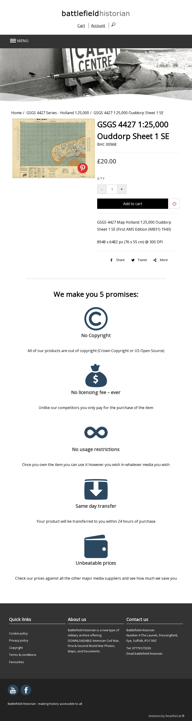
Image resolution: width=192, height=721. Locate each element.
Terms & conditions (22, 655)
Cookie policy (18, 633)
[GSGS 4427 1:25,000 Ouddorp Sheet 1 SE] (53, 176)
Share (120, 260)
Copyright (16, 648)
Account (98, 25)
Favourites (16, 662)
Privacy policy (18, 640)
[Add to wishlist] (174, 204)
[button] (78, 41)
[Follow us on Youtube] (13, 690)
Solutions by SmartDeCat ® (166, 716)
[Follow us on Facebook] (26, 690)
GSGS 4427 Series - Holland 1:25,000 (57, 112)
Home (16, 112)
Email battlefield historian (144, 653)
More (164, 260)
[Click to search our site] (112, 25)
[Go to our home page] (96, 16)
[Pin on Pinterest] (82, 168)
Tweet (142, 260)
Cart (81, 25)
